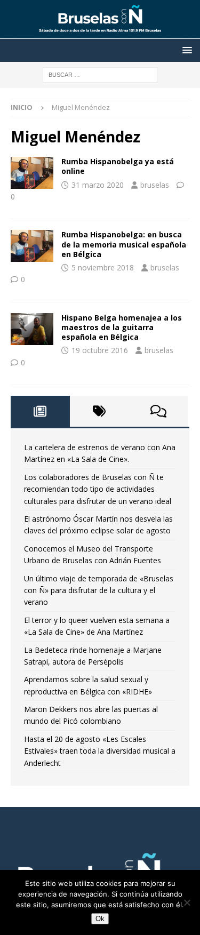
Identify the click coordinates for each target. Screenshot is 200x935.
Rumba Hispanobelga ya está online (117, 166)
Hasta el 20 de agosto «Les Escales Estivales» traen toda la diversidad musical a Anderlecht (99, 751)
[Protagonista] (32, 246)
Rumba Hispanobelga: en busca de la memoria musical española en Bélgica (123, 244)
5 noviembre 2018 (102, 267)
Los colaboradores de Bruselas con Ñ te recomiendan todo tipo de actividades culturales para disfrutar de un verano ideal (97, 489)
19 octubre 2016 (99, 350)
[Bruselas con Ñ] (100, 33)
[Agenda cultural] (32, 173)
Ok (100, 919)
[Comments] (158, 411)
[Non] (186, 902)
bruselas (154, 185)
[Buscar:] (100, 74)
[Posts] (40, 411)
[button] (185, 50)
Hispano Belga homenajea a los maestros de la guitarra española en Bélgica (121, 327)
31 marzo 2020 (97, 185)
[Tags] (99, 411)
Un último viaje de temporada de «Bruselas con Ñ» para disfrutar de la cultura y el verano (98, 590)
